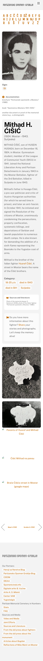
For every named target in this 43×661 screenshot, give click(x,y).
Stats (6, 607)
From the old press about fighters (19, 630)
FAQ (6, 611)
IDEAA (7, 581)
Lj (19, 19)
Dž (25, 15)
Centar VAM (9, 596)
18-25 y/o (11, 282)
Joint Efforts (9, 622)
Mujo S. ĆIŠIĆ (12, 527)
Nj (31, 19)
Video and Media (11, 618)
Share (21, 324)
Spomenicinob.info (12, 585)
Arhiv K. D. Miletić (12, 592)
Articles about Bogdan (14, 641)
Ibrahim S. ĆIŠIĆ (29, 527)
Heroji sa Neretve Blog (14, 569)
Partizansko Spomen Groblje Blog (19, 573)
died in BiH (11, 287)
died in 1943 (25, 282)
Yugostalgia (9, 600)
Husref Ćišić (25, 263)
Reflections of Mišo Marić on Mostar (21, 645)
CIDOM (7, 577)
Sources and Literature (14, 626)
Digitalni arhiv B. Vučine (14, 588)
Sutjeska (25, 287)
